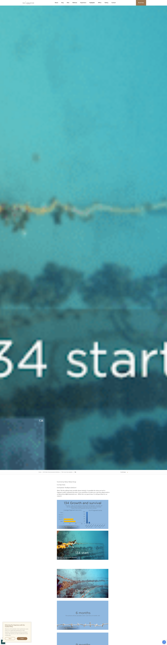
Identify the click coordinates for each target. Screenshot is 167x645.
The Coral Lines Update (67, 472)
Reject (10, 638)
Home (40, 472)
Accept (22, 638)
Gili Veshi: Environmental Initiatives (51, 472)
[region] (17, 632)
